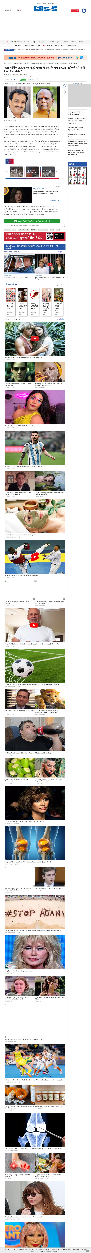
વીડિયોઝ (65, 42)
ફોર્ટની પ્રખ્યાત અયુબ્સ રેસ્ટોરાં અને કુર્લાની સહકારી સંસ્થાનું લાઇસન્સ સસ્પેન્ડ (42, 49)
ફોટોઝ (59, 42)
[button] (57, 172)
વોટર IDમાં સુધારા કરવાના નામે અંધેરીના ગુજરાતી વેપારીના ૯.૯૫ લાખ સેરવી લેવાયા (77, 143)
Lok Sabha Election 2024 (23, 229)
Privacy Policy (43, 1251)
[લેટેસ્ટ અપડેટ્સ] (15, 42)
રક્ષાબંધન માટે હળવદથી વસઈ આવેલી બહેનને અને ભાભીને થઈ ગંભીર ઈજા (76, 152)
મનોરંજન (27, 42)
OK (87, 1251)
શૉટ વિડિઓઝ (48, 45)
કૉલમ (38, 45)
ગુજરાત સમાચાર (18, 63)
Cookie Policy (53, 1251)
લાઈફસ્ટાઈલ (42, 42)
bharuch (52, 229)
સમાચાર (19, 42)
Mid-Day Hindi (51, 3)
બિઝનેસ (81, 42)
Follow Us (34, 79)
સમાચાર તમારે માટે (29, 45)
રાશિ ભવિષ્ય (73, 42)
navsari (58, 229)
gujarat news (7, 229)
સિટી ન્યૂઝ (18, 45)
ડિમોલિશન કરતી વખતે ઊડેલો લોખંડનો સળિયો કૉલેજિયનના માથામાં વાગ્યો (77, 121)
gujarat (14, 229)
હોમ (5, 63)
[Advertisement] (45, 26)
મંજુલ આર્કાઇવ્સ (71, 45)
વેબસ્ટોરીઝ (51, 42)
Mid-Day (39, 3)
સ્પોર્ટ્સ (34, 42)
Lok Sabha (33, 229)
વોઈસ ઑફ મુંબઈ (59, 45)
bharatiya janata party (43, 229)
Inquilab (44, 3)
